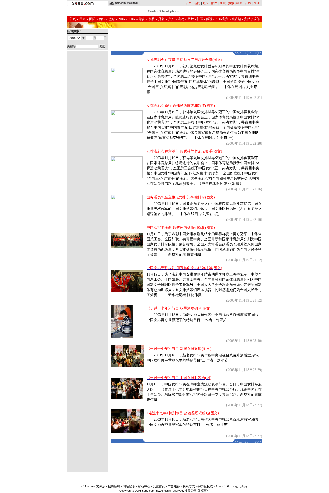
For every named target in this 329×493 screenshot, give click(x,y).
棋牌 (152, 19)
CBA (132, 19)
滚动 (181, 19)
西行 (102, 19)
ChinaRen (87, 486)
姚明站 (236, 19)
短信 (206, 3)
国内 (82, 19)
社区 (239, 3)
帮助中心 (144, 486)
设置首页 (159, 486)
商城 (223, 3)
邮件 (214, 3)
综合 (142, 19)
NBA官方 (221, 19)
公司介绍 (241, 486)
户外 (171, 19)
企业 (256, 3)
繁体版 (100, 486)
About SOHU (224, 486)
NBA (121, 19)
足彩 (161, 19)
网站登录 (129, 486)
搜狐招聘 (114, 486)
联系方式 (188, 486)
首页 (189, 3)
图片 (191, 19)
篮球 (112, 19)
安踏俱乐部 (252, 19)
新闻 (197, 3)
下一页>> (255, 53)
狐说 (209, 19)
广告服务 (174, 486)
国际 (92, 19)
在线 (248, 3)
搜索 (231, 3)
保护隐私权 (205, 486)
